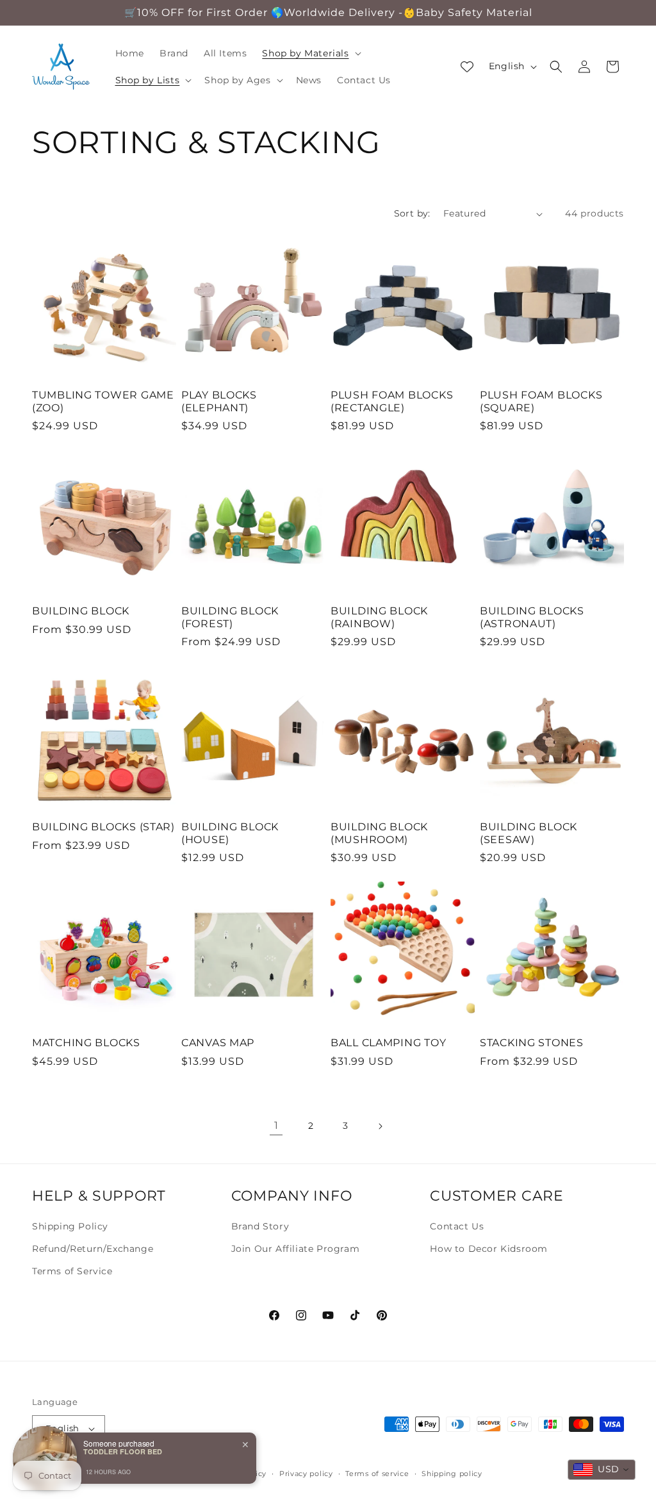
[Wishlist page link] (467, 66)
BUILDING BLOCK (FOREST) (230, 617)
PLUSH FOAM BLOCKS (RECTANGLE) (392, 401)
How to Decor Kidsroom (489, 1248)
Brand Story (260, 1226)
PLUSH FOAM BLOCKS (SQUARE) (541, 401)
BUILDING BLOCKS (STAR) (103, 827)
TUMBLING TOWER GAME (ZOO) (103, 401)
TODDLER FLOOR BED (122, 1451)
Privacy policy (306, 1473)
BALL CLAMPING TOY (388, 1043)
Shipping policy (452, 1473)
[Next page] (380, 1126)
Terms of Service (72, 1271)
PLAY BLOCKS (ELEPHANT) (219, 401)
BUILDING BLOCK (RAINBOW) (379, 617)
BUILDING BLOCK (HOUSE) (230, 833)
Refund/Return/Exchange (92, 1248)
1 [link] (276, 1125)
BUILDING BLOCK (80, 611)
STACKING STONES (532, 1043)
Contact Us (457, 1226)
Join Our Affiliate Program (295, 1248)
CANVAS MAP (217, 1043)
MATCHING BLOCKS (86, 1043)
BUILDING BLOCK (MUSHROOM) (379, 833)
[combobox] (602, 1469)
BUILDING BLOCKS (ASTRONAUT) (532, 617)
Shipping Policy (70, 1226)
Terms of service (377, 1473)
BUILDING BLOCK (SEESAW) (528, 833)
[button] (310, 53)
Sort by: (412, 213)
